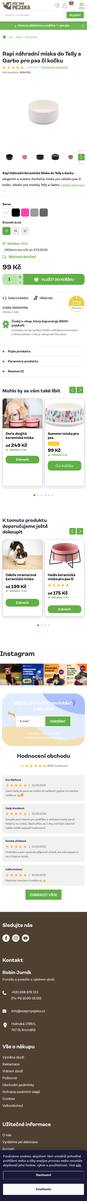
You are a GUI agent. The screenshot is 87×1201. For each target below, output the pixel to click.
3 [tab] (42, 495)
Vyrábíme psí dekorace (20, 1142)
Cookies (8, 1099)
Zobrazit (22, 459)
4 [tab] (45, 495)
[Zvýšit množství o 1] (20, 276)
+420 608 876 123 (24, 992)
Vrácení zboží (12, 1071)
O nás (6, 1135)
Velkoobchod (12, 1106)
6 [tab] (53, 495)
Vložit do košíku (57, 279)
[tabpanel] (22, 442)
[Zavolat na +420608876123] (57, 5)
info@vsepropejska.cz (28, 1011)
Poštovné (9, 1078)
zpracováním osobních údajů (45, 737)
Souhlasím (43, 1189)
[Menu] (81, 5)
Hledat (75, 15)
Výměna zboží (13, 1057)
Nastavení (43, 1175)
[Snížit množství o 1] (20, 282)
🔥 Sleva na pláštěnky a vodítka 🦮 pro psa (41, 25)
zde (78, 1165)
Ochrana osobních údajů (21, 1092)
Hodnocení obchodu (43, 755)
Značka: (15, 307)
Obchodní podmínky (18, 1085)
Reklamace (10, 1064)
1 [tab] (34, 495)
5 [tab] (49, 495)
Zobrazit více (43, 894)
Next (80, 390)
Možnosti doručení (22, 256)
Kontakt (8, 1149)
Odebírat (58, 721)
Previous (72, 390)
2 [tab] (38, 495)
